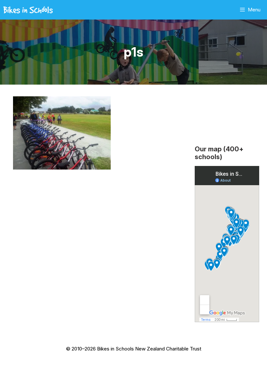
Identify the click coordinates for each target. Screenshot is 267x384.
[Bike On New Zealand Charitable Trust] (28, 10)
